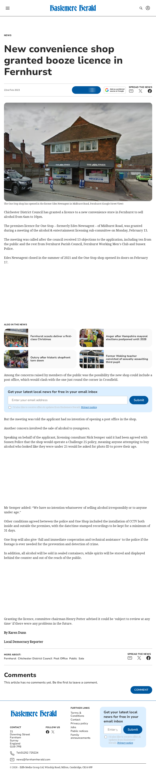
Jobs (73, 727)
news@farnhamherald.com (33, 759)
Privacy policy (79, 723)
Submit (139, 400)
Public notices (79, 731)
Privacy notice (89, 407)
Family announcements (80, 736)
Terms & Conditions (77, 714)
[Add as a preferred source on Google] (115, 90)
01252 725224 (29, 752)
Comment (141, 690)
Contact (75, 719)
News (7, 35)
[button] (7, 8)
